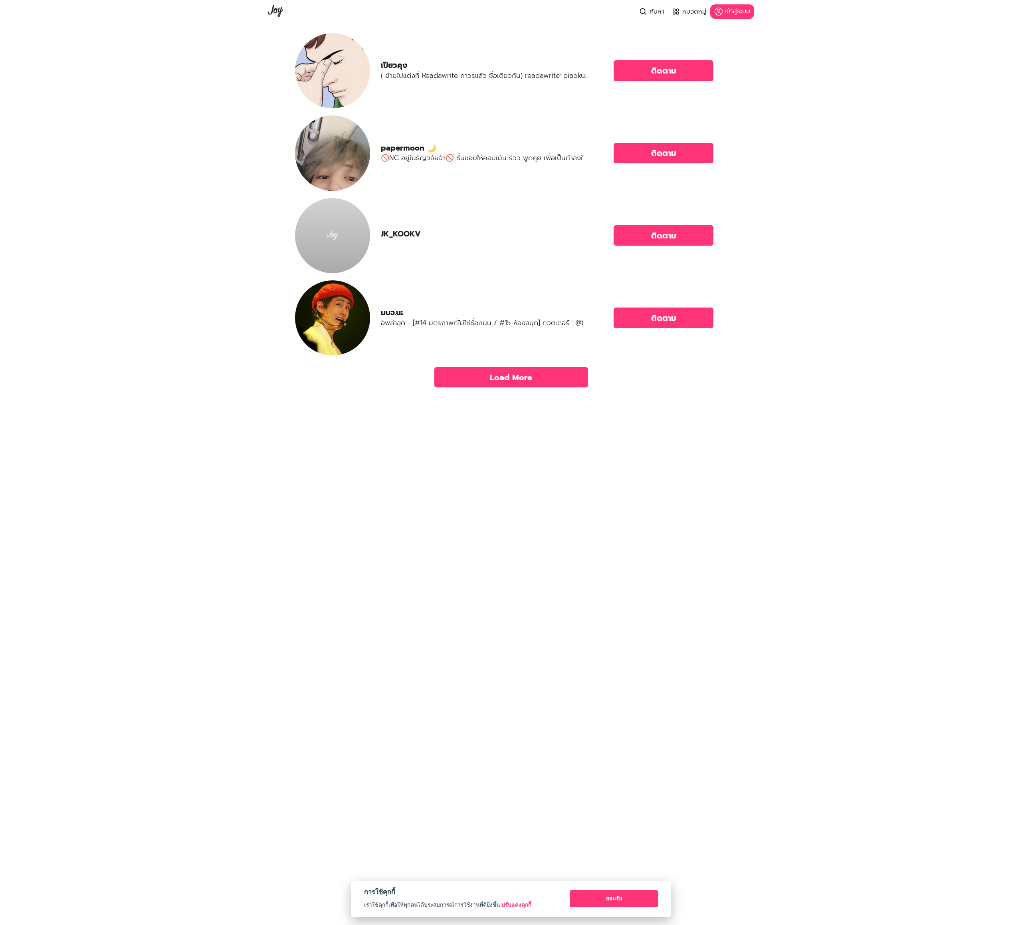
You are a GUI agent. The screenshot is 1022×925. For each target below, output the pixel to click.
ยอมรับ (614, 898)
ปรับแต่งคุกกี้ (516, 904)
